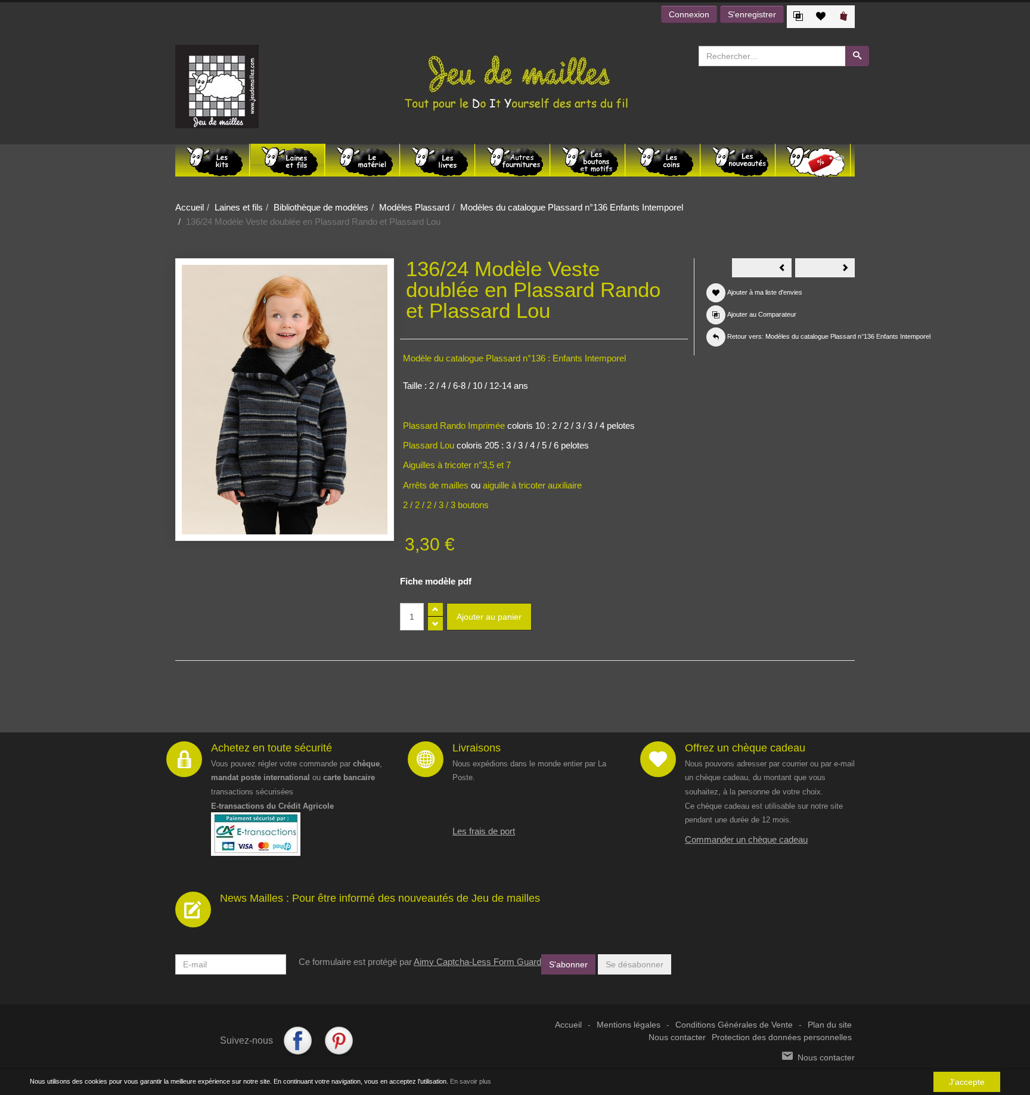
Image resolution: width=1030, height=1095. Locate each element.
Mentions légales (628, 1024)
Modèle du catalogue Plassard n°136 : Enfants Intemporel (514, 358)
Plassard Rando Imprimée (455, 425)
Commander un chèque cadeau (746, 839)
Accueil (189, 207)
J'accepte (967, 1082)
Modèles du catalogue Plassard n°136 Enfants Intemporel (571, 207)
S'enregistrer (752, 14)
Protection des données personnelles (782, 1037)
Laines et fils (239, 207)
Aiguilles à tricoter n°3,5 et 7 (457, 465)
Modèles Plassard (414, 207)
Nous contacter (677, 1037)
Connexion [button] (689, 14)
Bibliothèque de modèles (321, 207)
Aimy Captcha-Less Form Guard (477, 962)
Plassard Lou (428, 445)
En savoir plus (470, 1081)
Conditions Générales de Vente (734, 1024)
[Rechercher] (857, 56)
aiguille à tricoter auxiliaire (532, 485)
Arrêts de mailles (436, 485)
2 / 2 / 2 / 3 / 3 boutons (446, 505)
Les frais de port (483, 831)
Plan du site (830, 1024)
